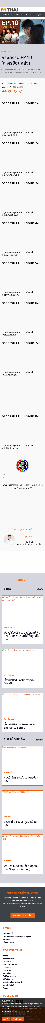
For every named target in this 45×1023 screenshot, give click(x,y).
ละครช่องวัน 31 (10, 772)
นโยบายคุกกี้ (8, 933)
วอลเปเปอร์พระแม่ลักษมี (12, 982)
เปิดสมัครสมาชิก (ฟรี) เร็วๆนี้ (22, 915)
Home (4, 83)
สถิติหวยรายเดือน (10, 964)
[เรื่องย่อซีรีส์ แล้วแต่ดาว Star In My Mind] (22, 660)
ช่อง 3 (15, 529)
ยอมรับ (6, 1019)
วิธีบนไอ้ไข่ (7, 973)
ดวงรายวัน (7, 967)
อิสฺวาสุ (29, 542)
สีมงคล (6, 988)
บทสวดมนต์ (7, 970)
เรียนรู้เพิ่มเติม (17, 1019)
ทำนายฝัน (14, 14)
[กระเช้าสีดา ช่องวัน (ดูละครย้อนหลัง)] (22, 757)
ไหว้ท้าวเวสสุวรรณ (10, 976)
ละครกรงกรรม (26, 529)
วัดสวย (5, 955)
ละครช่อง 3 (8, 816)
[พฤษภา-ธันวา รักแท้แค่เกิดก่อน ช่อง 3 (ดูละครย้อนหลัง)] (22, 846)
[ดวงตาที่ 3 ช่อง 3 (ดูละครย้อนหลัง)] (22, 802)
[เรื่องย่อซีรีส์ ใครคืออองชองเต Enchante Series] (22, 704)
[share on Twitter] (15, 91)
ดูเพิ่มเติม (39, 589)
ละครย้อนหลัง (5, 51)
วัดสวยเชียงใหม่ (9, 958)
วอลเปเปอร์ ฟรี (8, 985)
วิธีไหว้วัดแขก (8, 979)
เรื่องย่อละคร (9, 675)
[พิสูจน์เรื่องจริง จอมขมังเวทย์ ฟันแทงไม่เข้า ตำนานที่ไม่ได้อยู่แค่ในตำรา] (22, 610)
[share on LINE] (20, 91)
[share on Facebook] (10, 91)
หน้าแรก (6, 14)
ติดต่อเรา (6, 939)
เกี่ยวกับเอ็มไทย (9, 942)
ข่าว (24, 485)
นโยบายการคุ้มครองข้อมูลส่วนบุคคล (17, 936)
